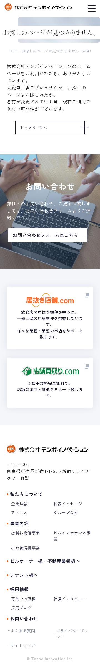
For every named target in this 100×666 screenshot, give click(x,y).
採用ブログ (21, 607)
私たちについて (26, 494)
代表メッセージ (68, 503)
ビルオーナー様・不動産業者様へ (45, 561)
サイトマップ (23, 645)
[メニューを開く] (91, 8)
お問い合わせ (24, 618)
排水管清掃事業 (25, 548)
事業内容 (19, 523)
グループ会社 (66, 512)
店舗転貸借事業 (25, 532)
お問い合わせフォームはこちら (45, 235)
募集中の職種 (23, 599)
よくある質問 (23, 630)
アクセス (19, 512)
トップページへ (33, 127)
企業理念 (19, 503)
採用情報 (19, 589)
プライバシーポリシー (72, 633)
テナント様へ (24, 575)
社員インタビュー (70, 599)
